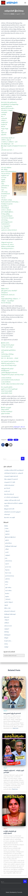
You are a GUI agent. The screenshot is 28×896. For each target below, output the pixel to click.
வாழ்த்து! (6, 646)
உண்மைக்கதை (8, 560)
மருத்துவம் (7, 555)
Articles (6, 525)
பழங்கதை (7, 578)
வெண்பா (7, 593)
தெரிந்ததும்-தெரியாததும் (11, 546)
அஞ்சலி (6, 605)
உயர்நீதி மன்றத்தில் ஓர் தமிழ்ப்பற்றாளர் (10, 832)
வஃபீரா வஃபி (7, 491)
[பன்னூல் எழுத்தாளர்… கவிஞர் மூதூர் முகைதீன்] (14, 749)
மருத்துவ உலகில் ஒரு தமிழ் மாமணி (12, 500)
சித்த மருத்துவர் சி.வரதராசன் (11, 479)
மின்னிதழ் (6, 631)
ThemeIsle (19, 892)
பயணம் (7, 552)
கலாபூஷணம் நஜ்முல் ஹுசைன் (11, 476)
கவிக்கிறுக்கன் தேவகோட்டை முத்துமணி (13, 473)
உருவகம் (7, 563)
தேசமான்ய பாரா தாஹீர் (9, 517)
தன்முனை (8, 599)
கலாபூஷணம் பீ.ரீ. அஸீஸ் (9, 482)
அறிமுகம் (10, 439)
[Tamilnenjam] (10, 3)
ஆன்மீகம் (7, 534)
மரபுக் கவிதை (8, 590)
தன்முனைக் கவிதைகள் (9, 611)
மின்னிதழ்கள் (7, 634)
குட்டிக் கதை (8, 566)
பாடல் (6, 584)
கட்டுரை (16, 439)
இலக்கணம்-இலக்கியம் (10, 537)
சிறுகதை (7, 569)
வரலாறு (6, 643)
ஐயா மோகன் (7, 488)
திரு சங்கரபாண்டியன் (9, 494)
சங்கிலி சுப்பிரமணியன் (9, 485)
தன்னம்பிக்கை (8, 543)
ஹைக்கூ (7, 596)
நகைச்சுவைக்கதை (9, 575)
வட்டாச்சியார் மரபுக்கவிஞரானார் (11, 497)
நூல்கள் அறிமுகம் (9, 602)
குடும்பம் (7, 540)
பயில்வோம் (6, 622)
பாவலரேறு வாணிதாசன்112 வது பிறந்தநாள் (14, 470)
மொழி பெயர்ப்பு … (8, 640)
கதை (6, 558)
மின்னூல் (6, 637)
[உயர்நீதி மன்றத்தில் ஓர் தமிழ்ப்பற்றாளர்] (14, 810)
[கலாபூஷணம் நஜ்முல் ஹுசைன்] (14, 692)
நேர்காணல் (6, 617)
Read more (15, 728)
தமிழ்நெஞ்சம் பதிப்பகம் (19, 426)
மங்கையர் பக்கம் (8, 625)
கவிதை (6, 581)
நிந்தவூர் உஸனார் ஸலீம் (9, 508)
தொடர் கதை (8, 572)
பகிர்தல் (7, 549)
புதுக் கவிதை (8, 587)
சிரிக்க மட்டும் (7, 608)
